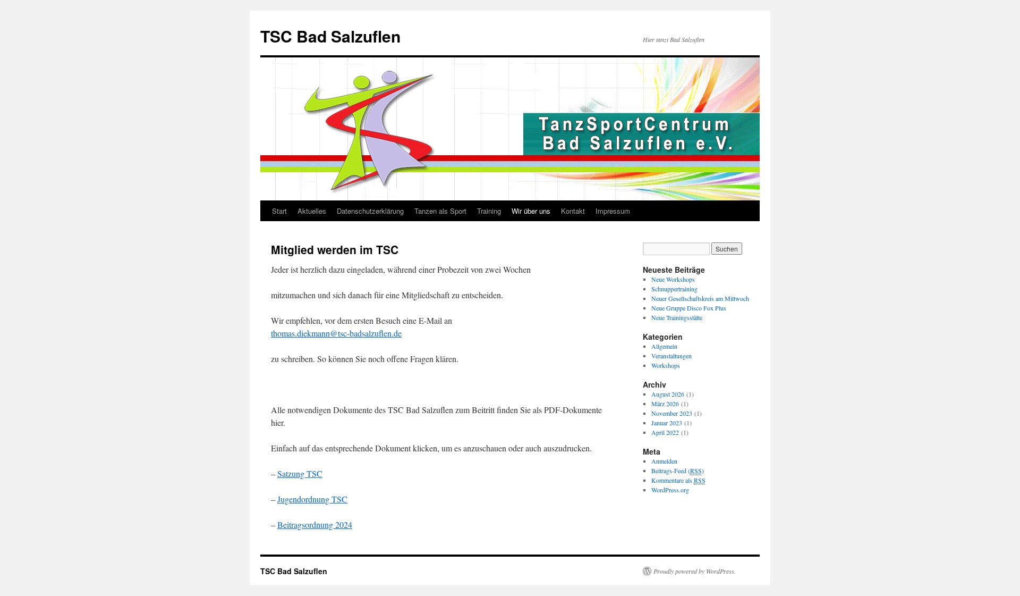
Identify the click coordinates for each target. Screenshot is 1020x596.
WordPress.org (670, 489)
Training (489, 211)
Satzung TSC (299, 473)
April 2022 (665, 432)
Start (279, 211)
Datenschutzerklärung (370, 211)
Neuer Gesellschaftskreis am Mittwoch (700, 298)
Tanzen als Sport (440, 211)
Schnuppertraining (674, 288)
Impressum (613, 211)
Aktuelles (312, 211)
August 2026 (667, 394)
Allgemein (664, 346)
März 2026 (665, 403)
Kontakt (573, 211)
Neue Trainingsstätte (676, 317)
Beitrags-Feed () (677, 470)
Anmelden (664, 461)
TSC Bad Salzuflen (330, 35)
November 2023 (671, 413)
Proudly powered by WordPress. (694, 571)
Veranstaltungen (671, 355)
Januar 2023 (666, 422)
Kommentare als (678, 480)
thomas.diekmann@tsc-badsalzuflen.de (336, 333)
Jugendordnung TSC (312, 499)
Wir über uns (531, 211)
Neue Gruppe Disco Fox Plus (688, 308)
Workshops (665, 365)
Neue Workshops (673, 279)
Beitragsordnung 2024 (314, 524)
